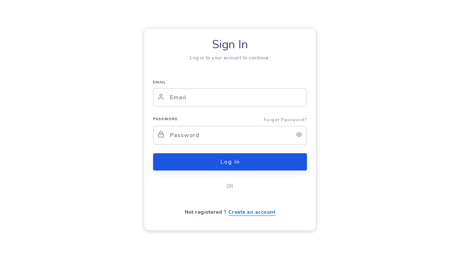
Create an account (252, 212)
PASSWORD (165, 119)
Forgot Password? (285, 120)
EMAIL (159, 82)
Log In (230, 162)
